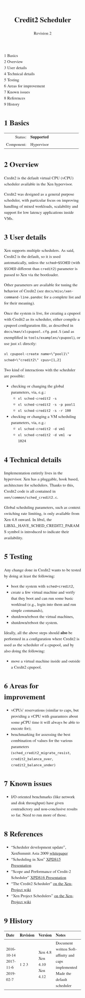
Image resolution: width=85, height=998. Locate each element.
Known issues (17, 92)
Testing (11, 79)
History (11, 104)
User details (15, 67)
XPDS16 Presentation (48, 877)
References (14, 98)
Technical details (19, 73)
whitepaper (59, 853)
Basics (11, 55)
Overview (13, 61)
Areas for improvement (24, 85)
